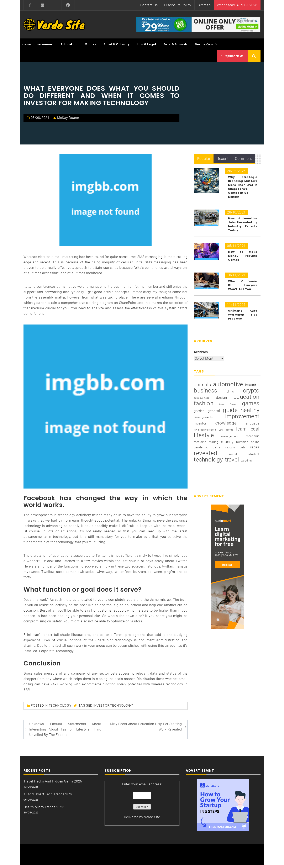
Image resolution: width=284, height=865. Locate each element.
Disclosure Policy (177, 5)
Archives (201, 352)
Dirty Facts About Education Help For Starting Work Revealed (146, 726)
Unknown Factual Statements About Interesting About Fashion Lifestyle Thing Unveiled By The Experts (65, 729)
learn (241, 429)
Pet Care (230, 447)
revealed (205, 453)
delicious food (201, 398)
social (232, 454)
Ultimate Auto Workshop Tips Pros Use (242, 315)
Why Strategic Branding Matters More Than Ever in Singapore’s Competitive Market (242, 187)
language (252, 423)
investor (102, 705)
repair (254, 447)
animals (202, 384)
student (253, 454)
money (227, 441)
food (221, 404)
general (214, 411)
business (205, 390)
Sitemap (204, 5)
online (255, 442)
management (229, 436)
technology (121, 705)
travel (232, 459)
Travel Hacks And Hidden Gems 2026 (52, 781)
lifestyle (204, 435)
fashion (203, 403)
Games (90, 44)
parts (216, 447)
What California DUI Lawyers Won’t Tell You (242, 285)
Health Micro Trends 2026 (43, 807)
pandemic (201, 447)
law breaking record (205, 429)
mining (214, 442)
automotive (228, 384)
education (246, 397)
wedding (246, 460)
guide (230, 410)
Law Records (226, 429)
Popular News (233, 56)
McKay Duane (68, 118)
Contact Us (149, 5)
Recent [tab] (223, 158)
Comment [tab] (243, 158)
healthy (250, 410)
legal (254, 429)
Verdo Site (152, 817)
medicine (200, 442)
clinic (230, 391)
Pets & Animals (175, 44)
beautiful (252, 385)
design (221, 398)
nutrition (242, 442)
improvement (242, 416)
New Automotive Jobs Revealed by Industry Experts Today (242, 224)
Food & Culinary (117, 44)
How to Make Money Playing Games (242, 256)
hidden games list (204, 417)
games (250, 403)
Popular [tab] (203, 158)
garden (199, 411)
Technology (60, 705)
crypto (251, 390)
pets (243, 447)
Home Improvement (37, 44)
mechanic (252, 436)
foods (233, 404)
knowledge (226, 423)
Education (69, 44)
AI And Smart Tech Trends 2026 (48, 794)
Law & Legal (146, 44)
